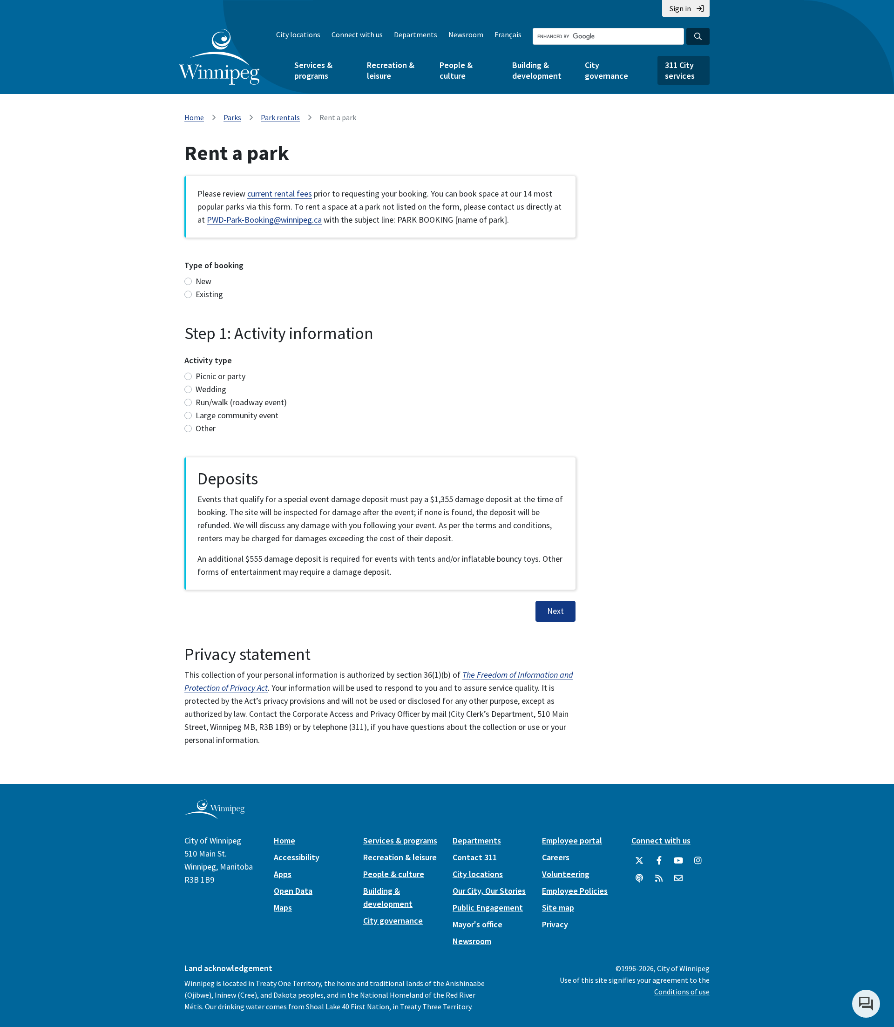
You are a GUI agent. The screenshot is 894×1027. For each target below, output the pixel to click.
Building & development (537, 70)
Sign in (680, 8)
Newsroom (465, 34)
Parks (232, 117)
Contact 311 (475, 857)
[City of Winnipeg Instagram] (698, 861)
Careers (555, 857)
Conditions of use (682, 991)
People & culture (456, 70)
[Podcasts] (639, 878)
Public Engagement (488, 907)
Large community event (237, 415)
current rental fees (279, 193)
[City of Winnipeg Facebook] (659, 861)
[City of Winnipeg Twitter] (639, 861)
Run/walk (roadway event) (241, 402)
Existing (209, 294)
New (203, 281)
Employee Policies (575, 890)
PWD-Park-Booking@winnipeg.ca (264, 219)
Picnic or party (220, 376)
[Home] (219, 57)
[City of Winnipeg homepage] (214, 815)
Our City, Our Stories (489, 890)
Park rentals (280, 117)
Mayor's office (477, 924)
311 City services (680, 70)
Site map (558, 907)
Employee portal (572, 840)
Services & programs (313, 70)
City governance (606, 70)
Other (206, 428)
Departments (415, 34)
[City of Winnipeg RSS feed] (659, 878)
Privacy (555, 924)
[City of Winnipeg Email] (678, 878)
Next (555, 611)
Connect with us (357, 34)
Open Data (293, 890)
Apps (282, 874)
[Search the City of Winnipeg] (698, 36)
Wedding (211, 389)
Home (194, 117)
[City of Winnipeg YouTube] (678, 861)
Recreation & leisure (390, 70)
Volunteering (565, 874)
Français (508, 34)
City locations (298, 34)
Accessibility (296, 857)
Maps (283, 907)
